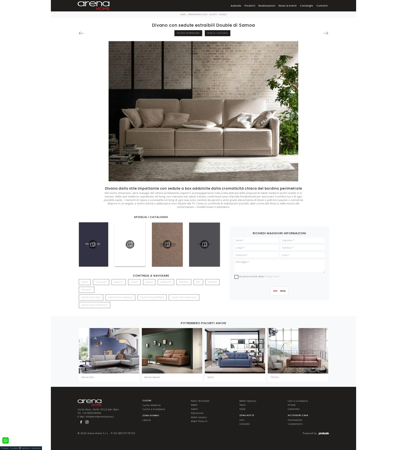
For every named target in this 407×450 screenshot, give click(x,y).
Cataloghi (306, 5)
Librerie (146, 420)
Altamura (184, 282)
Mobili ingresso (247, 400)
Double (223, 14)
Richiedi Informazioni (188, 33)
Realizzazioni (267, 5)
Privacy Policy (272, 276)
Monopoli (87, 289)
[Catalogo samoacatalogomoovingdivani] (204, 244)
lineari (134, 282)
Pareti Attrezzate (200, 400)
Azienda (236, 5)
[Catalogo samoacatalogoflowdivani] (130, 244)
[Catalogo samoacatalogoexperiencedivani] (92, 244)
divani (85, 282)
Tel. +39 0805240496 (89, 412)
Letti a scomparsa (298, 400)
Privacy (5, 448)
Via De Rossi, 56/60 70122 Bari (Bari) (98, 409)
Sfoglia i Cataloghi (217, 33)
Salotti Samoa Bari (91, 297)
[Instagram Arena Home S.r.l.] (86, 421)
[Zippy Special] (98, 33)
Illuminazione (295, 419)
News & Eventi (288, 5)
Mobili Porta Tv (199, 421)
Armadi (291, 404)
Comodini (244, 423)
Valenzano (166, 282)
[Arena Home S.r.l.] (89, 402)
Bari (198, 282)
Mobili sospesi (199, 417)
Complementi (295, 423)
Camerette (294, 408)
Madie (194, 404)
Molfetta (212, 282)
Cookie (14, 448)
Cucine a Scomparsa (153, 409)
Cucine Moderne (151, 405)
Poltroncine (197, 413)
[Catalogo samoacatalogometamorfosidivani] (167, 244)
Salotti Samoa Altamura (120, 297)
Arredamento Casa (197, 14)
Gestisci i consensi (31, 448)
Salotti (213, 14)
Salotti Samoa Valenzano (94, 305)
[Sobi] (308, 33)
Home (183, 14)
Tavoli (242, 404)
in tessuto (101, 282)
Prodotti (250, 5)
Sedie (242, 408)
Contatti (322, 5)
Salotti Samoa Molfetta (152, 297)
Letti (242, 419)
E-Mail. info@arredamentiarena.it (96, 416)
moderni (118, 282)
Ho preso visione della (259, 276)
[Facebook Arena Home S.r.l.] (80, 421)
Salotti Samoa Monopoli (184, 297)
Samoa (149, 282)
